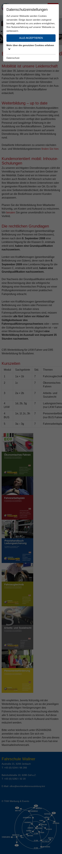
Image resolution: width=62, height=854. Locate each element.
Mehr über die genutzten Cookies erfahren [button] (30, 45)
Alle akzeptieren (31, 37)
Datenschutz (13, 58)
